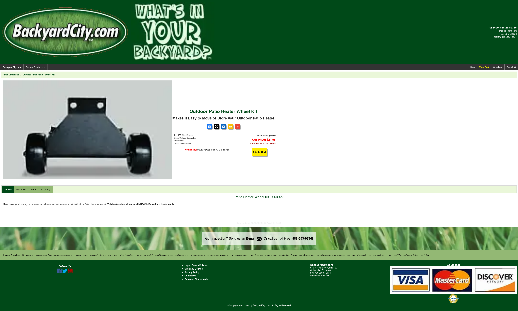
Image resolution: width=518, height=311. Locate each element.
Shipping (45, 189)
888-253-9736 (508, 27)
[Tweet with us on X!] (64, 272)
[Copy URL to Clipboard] (237, 126)
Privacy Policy (192, 272)
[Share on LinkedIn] (223, 126)
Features (21, 189)
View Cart (484, 67)
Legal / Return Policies (196, 265)
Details (8, 189)
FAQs (33, 189)
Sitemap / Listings (194, 268)
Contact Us (190, 275)
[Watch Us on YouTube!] (70, 272)
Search (510, 67)
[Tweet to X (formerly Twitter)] (216, 126)
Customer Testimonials (196, 279)
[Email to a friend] (230, 126)
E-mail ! (254, 238)
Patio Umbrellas (11, 74)
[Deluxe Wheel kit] (87, 129)
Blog (472, 67)
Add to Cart (259, 152)
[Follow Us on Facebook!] (59, 272)
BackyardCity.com (12, 67)
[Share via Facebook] (209, 126)
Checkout (497, 67)
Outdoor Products (34, 67)
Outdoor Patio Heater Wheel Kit (38, 74)
